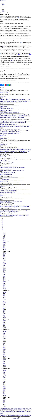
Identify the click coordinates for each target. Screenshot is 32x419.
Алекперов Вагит (5, 130)
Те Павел (7, 190)
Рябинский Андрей (22, 214)
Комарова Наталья (24, 209)
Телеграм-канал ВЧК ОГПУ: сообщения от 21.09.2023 (7, 192)
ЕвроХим (7, 92)
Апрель (4, 235)
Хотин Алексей (27, 214)
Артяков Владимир (5, 99)
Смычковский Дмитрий (3, 155)
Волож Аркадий (15, 209)
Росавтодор (10, 206)
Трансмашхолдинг (24, 206)
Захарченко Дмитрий (3, 189)
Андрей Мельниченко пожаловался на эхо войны (6, 89)
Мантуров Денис (5, 121)
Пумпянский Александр (23, 149)
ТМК (17, 152)
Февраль (4, 253)
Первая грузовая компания (6, 152)
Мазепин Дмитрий (14, 180)
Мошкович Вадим (16, 100)
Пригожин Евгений (11, 214)
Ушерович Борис (10, 190)
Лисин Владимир (19, 148)
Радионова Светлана (3, 101)
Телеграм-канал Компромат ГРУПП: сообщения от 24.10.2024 (8, 124)
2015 (2, 222)
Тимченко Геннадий (14, 101)
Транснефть (1, 216)
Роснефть (8, 202)
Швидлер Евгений (21, 117)
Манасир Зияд (8, 115)
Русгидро (20, 415)
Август (4, 238)
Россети (10, 202)
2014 (2, 221)
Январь (4, 233)
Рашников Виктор (2, 116)
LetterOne (5, 151)
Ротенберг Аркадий (8, 116)
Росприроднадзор (2, 415)
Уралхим (20, 198)
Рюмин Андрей (26, 189)
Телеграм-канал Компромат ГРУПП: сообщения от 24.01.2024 (8, 157)
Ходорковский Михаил (23, 122)
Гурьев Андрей (5, 91)
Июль (4, 237)
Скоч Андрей (23, 116)
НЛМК (28, 151)
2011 (2, 219)
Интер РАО (17, 151)
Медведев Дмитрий (18, 115)
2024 (2, 228)
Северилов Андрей (2, 190)
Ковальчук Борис (9, 148)
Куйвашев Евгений (19, 410)
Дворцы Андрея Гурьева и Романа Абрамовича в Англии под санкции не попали (11, 93)
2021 (2, 226)
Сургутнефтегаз (27, 415)
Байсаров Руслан (10, 209)
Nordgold (7, 151)
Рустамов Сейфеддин (8, 210)
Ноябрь (4, 240)
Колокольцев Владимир (21, 159)
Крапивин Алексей (8, 189)
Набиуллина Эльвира (15, 177)
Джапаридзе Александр (15, 114)
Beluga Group (5, 198)
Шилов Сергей (5, 160)
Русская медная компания (16, 206)
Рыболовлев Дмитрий (14, 116)
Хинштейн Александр (5, 185)
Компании (3, 4)
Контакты (3, 5)
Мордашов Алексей (11, 100)
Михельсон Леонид (22, 121)
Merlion (4, 195)
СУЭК (15, 152)
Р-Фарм (17, 215)
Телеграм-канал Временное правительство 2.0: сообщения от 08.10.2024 (10, 129)
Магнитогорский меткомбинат (23, 151)
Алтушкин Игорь (5, 201)
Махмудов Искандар (12, 115)
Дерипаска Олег (10, 114)
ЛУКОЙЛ (5, 164)
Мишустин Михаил (5, 100)
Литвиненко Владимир (25, 148)
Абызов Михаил (14, 409)
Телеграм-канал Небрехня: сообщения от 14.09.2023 (7, 200)
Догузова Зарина (15, 184)
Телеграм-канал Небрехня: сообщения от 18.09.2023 (7, 196)
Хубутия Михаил (9, 155)
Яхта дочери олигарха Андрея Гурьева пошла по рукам (7, 139)
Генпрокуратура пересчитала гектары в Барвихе (6, 153)
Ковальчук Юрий (20, 130)
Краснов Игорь (26, 159)
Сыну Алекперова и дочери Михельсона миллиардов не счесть (8, 146)
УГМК (19, 152)
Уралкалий (16, 198)
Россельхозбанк (23, 215)
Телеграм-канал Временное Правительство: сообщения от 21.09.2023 (9, 182)
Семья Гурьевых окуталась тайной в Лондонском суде (7, 172)
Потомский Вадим (26, 125)
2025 (2, 229)
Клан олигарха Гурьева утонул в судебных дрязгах (7, 104)
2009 (2, 218)
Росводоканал (5, 161)
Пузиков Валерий (21, 100)
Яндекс (28, 206)
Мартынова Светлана (6, 214)
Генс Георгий (11, 159)
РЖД (16, 211)
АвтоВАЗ (5, 186)
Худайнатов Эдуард (11, 117)
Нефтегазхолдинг (13, 215)
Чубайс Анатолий (8, 410)
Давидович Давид (5, 114)
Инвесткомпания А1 (6, 174)
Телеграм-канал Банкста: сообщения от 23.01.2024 (7, 162)
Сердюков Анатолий (9, 101)
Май (4, 236)
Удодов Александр (20, 101)
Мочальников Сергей (21, 125)
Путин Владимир (26, 100)
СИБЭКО (27, 215)
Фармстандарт (22, 152)
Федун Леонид (15, 190)
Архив (3, 10)
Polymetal (8, 211)
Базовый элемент (7, 415)
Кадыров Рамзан (24, 184)
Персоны (3, 3)
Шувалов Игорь (24, 411)
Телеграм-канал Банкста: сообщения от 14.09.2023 (7, 203)
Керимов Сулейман (21, 114)
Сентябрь (4, 248)
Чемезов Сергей (17, 117)
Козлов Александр (2, 412)
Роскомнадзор (15, 415)
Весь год (4, 232)
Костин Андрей (26, 114)
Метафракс (13, 211)
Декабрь (4, 250)
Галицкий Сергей (11, 167)
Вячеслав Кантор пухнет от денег (4, 179)
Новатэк (1, 152)
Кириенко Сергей (9, 170)
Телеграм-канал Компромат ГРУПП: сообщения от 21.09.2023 (8, 187)
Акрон (4, 92)
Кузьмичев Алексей (3, 115)
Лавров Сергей (25, 130)
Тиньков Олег (2, 117)
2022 (2, 227)
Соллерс (21, 206)
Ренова (11, 152)
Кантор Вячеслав (9, 180)
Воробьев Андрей (23, 99)
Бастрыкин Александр (12, 99)
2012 (2, 220)
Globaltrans (8, 198)
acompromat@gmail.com (16, 418)
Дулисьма (7, 215)
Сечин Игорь (19, 116)
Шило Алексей (25, 210)
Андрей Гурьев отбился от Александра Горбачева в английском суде (9, 133)
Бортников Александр (18, 99)
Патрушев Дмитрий (3, 408)
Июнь (4, 246)
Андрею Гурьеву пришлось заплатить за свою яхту (7, 108)
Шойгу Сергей (11, 185)
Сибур (13, 152)
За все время (3, 230)
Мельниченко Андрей (10, 91)
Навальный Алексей (21, 170)
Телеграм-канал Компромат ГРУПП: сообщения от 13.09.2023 (8, 212)
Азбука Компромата (3, 0)
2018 (2, 224)
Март (4, 234)
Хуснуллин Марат (25, 101)
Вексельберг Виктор (14, 410)
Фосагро (18, 17)
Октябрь (4, 239)
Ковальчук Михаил (15, 130)
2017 (2, 223)
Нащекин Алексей (5, 411)
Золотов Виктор (19, 184)
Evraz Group (12, 416)
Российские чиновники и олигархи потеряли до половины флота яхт (9, 112)
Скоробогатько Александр (18, 126)
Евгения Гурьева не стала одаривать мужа (6, 143)
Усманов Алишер (6, 117)
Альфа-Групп (11, 151)
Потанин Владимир (28, 121)
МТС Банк (5, 202)
